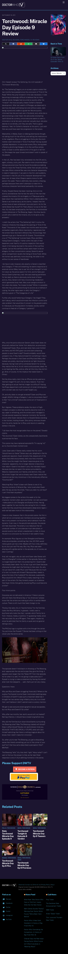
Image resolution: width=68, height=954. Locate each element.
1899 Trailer (50, 910)
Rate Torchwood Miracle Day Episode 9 (8, 835)
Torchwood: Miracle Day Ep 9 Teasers (39, 833)
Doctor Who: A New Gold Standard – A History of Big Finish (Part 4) (33, 923)
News (19, 828)
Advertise (21, 884)
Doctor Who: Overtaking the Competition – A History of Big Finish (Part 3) (33, 932)
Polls (4, 828)
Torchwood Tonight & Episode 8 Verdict (22, 835)
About (52, 884)
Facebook (9, 903)
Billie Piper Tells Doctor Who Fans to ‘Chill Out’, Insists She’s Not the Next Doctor (33, 902)
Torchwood (25, 40)
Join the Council (25, 797)
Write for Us (36, 884)
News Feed (30, 894)
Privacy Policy (45, 884)
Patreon (8, 899)
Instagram (9, 915)
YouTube (8, 919)
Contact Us (28, 884)
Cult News (52, 894)
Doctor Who (7, 40)
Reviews (16, 40)
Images (4, 858)
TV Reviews (34, 40)
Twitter (8, 907)
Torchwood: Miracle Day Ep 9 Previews (24, 865)
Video (19, 860)
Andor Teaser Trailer (53, 914)
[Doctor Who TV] (13, 7)
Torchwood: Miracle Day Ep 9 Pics (8, 863)
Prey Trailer (50, 899)
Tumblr (8, 911)
